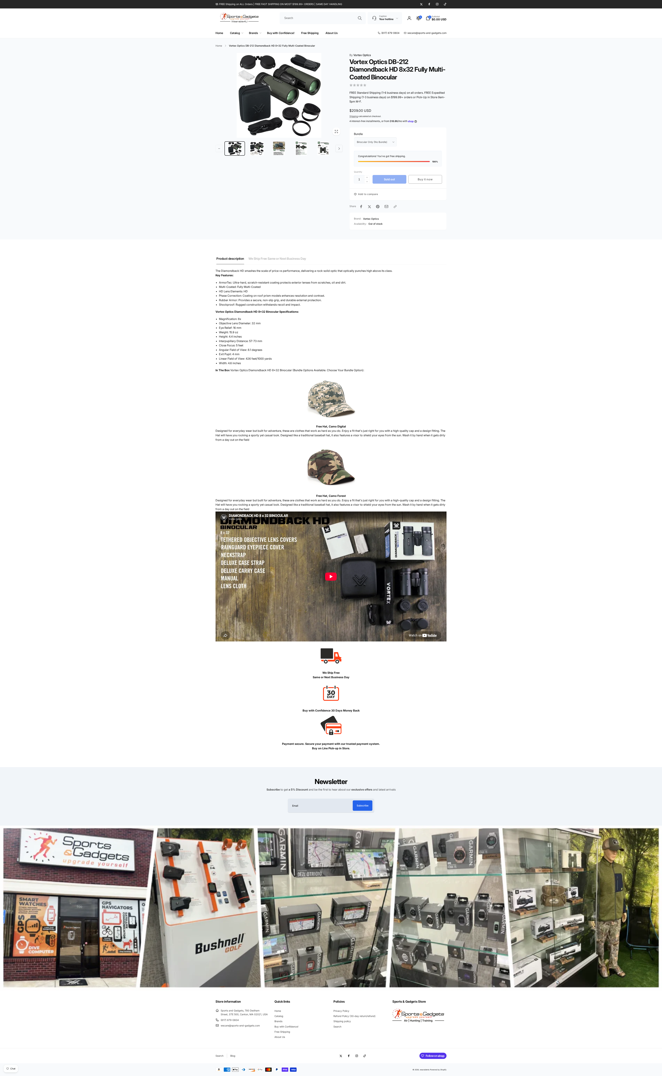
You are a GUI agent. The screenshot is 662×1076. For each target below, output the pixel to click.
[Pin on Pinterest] (377, 206)
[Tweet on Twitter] (369, 206)
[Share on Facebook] (361, 206)
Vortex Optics (360, 55)
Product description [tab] (230, 258)
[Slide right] (339, 148)
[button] (436, 18)
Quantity (358, 172)
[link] (278, 4)
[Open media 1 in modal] (279, 95)
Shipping (353, 116)
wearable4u (424, 1070)
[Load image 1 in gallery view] (235, 148)
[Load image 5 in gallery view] (323, 148)
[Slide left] (219, 148)
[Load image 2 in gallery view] (257, 148)
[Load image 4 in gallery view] (301, 148)
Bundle (358, 134)
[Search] (359, 18)
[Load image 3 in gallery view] (279, 148)
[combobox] (323, 18)
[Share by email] (386, 206)
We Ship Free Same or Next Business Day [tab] (277, 258)
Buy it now (425, 179)
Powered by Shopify (438, 1070)
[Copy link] (395, 206)
